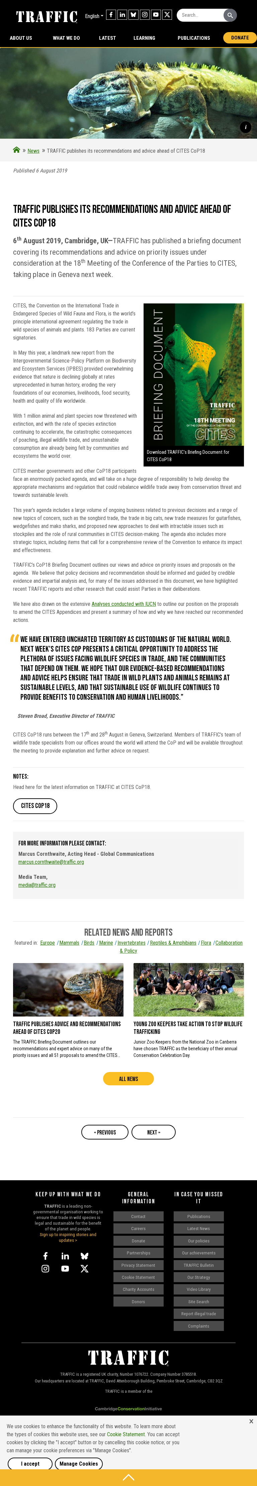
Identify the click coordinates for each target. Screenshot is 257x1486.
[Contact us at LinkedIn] (122, 15)
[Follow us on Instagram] (145, 15)
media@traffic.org (37, 885)
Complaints (198, 1326)
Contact (138, 1216)
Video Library (199, 1289)
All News (128, 1079)
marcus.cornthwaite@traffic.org (51, 862)
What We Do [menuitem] (66, 38)
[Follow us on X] (167, 15)
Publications (194, 38)
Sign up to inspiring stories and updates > (68, 1237)
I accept (30, 1464)
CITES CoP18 (35, 806)
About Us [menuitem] (21, 38)
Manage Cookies (79, 1464)
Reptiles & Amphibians (173, 943)
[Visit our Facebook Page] (111, 15)
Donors (138, 1301)
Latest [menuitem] (107, 38)
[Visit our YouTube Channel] (156, 15)
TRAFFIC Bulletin (199, 1265)
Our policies (198, 1240)
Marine (106, 943)
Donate (240, 38)
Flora (206, 943)
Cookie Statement (138, 1277)
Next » (153, 1132)
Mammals (69, 943)
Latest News (198, 1228)
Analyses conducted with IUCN (124, 604)
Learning (144, 38)
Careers (138, 1228)
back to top (128, 1477)
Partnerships (138, 1252)
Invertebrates (131, 943)
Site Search (198, 1301)
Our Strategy (198, 1277)
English (92, 16)
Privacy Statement (138, 1265)
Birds (89, 943)
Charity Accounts (138, 1289)
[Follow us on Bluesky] (133, 15)
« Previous (105, 1132)
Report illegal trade (198, 1313)
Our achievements (199, 1252)
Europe (47, 943)
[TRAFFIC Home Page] (16, 151)
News (33, 151)
